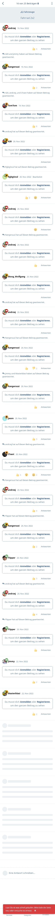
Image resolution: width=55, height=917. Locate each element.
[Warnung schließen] (35, 910)
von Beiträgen (26, 3)
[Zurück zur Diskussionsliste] (3, 3)
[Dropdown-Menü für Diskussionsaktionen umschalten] (52, 3)
